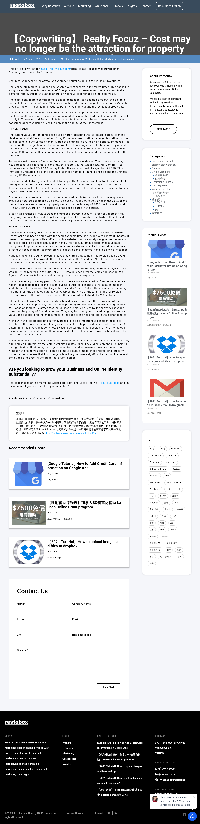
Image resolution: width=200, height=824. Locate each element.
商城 (176, 503)
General (156, 168)
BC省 (152, 449)
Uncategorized (160, 185)
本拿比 (173, 530)
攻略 (162, 523)
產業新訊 (157, 199)
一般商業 (160, 205)
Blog (67, 59)
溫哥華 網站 (172, 543)
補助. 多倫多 (165, 557)
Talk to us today (109, 382)
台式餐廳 (154, 503)
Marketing (84, 6)
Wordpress (155, 489)
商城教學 (160, 195)
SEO (167, 476)
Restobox (154, 476)
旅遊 (162, 530)
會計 (157, 209)
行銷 (179, 550)
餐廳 (152, 563)
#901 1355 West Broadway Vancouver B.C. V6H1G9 (170, 747)
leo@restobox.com (165, 774)
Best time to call (81, 634)
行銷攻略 (160, 178)
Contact (146, 6)
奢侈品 (180, 509)
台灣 (166, 503)
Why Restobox (51, 6)
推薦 (152, 523)
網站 (169, 550)
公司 (179, 489)
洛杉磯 (153, 536)
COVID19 (160, 202)
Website (69, 6)
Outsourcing (69, 758)
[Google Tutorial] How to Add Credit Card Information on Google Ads (85, 465)
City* (19, 634)
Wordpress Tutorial (162, 189)
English (99, 813)
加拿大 (175, 496)
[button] (163, 129)
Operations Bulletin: (162, 181)
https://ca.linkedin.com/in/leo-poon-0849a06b (70, 433)
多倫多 (168, 509)
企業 (168, 489)
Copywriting (77, 59)
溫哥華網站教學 (160, 192)
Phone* (21, 619)
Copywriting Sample (163, 161)
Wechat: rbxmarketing (172, 779)
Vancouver (133, 59)
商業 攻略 (154, 509)
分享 (152, 496)
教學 (152, 530)
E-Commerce (69, 748)
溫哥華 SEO (161, 174)
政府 (172, 523)
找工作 (153, 516)
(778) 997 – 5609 (165, 768)
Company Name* (82, 604)
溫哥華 (165, 536)
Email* (76, 619)
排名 (174, 516)
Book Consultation (169, 6)
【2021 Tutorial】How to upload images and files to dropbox (84, 544)
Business (175, 449)
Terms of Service (74, 813)
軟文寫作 (157, 213)
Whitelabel (101, 6)
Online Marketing (106, 59)
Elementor (155, 462)
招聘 (164, 516)
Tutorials (117, 6)
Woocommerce (173, 482)
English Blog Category (164, 164)
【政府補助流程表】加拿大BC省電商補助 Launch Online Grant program (84, 504)
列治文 (163, 496)
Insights (132, 6)
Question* (22, 650)
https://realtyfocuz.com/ (55, 68)
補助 (152, 557)
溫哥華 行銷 (155, 550)
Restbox (121, 59)
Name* (21, 604)
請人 (180, 557)
